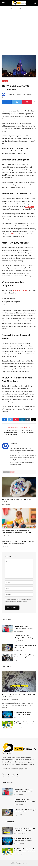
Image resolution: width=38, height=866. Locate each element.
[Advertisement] (19, 32)
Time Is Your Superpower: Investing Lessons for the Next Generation (23, 628)
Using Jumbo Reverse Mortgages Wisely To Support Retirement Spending (24, 638)
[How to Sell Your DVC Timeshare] (19, 66)
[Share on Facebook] (7, 102)
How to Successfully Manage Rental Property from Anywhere (24, 657)
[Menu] (3, 3)
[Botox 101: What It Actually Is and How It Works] (19, 487)
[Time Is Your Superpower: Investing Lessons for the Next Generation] (7, 628)
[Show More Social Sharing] (34, 102)
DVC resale (15, 234)
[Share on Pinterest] (27, 102)
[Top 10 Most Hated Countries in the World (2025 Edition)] (19, 681)
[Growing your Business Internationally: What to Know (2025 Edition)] (7, 714)
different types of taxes (20, 290)
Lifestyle (5, 81)
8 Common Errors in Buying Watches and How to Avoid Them (11, 433)
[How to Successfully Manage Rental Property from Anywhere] (7, 657)
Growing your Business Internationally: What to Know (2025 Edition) (23, 714)
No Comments (28, 94)
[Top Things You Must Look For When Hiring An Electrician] (7, 724)
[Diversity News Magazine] (19, 3)
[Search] (35, 3)
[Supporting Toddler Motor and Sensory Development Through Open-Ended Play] (19, 518)
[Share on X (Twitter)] (17, 102)
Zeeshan (10, 94)
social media (29, 206)
